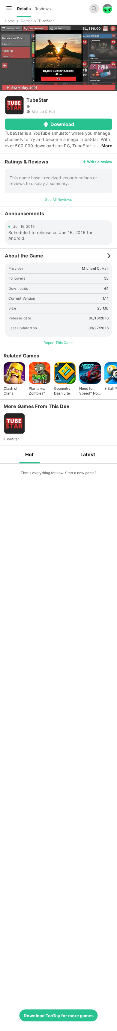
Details (24, 8)
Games (26, 21)
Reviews (42, 8)
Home (10, 21)
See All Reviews (58, 199)
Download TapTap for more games (59, 1015)
